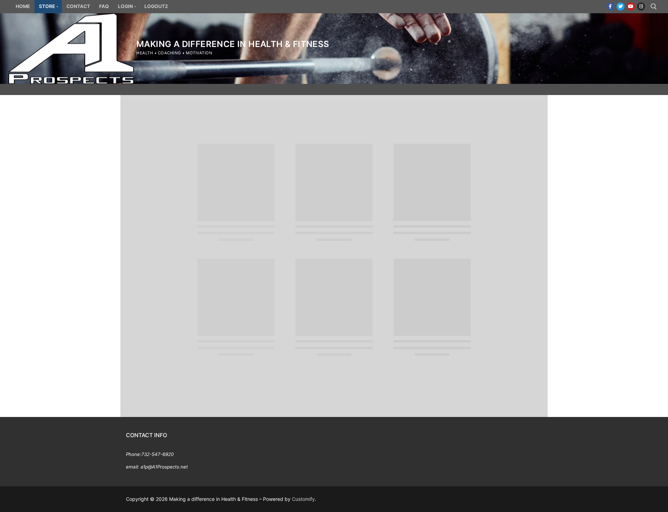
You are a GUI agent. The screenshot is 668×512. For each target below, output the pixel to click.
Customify (303, 499)
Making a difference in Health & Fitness (232, 44)
